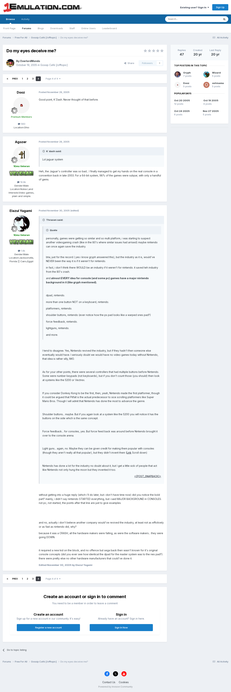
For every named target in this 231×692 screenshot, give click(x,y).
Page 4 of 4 (52, 78)
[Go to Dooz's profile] (21, 105)
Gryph (187, 72)
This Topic (209, 19)
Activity (25, 19)
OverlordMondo (30, 61)
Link (129, 452)
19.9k (22, 182)
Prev (15, 78)
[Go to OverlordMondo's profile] (10, 63)
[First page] (7, 78)
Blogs (41, 28)
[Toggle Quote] (44, 151)
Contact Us (108, 682)
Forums (26, 28)
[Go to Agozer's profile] (21, 155)
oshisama (218, 83)
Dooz (21, 92)
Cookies (124, 682)
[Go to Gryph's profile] (178, 74)
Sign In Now (121, 627)
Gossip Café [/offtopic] (54, 64)
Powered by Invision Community (115, 686)
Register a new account (48, 627)
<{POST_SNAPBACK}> (147, 476)
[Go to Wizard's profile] (206, 74)
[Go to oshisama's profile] (206, 85)
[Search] (224, 19)
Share (130, 63)
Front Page (9, 28)
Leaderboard (109, 28)
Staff (72, 28)
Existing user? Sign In (194, 7)
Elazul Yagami (21, 211)
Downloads (56, 28)
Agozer (21, 142)
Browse (10, 19)
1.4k (22, 250)
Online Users (88, 28)
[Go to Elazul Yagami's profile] (21, 223)
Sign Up (220, 7)
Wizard (216, 72)
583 (22, 123)
